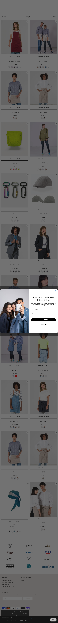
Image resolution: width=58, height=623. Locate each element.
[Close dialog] (56, 291)
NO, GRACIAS (43, 324)
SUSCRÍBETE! (43, 320)
